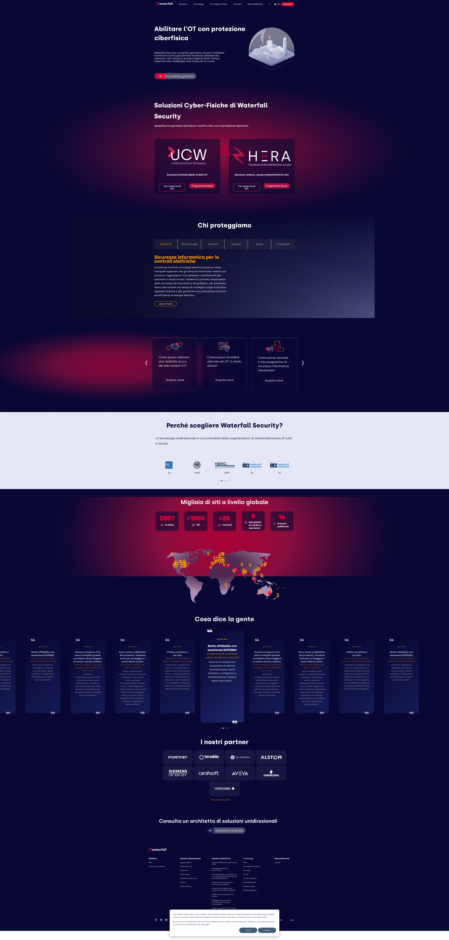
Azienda (278, 862)
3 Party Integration (250, 890)
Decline (267, 930)
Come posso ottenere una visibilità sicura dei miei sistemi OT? (174, 361)
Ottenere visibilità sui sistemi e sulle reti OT (224, 863)
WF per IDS (246, 870)
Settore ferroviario (186, 866)
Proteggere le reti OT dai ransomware (220, 869)
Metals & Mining (185, 886)
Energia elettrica (186, 862)
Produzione (184, 870)
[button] (146, 363)
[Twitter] (166, 920)
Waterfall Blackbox (249, 882)
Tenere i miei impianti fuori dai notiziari (222, 895)
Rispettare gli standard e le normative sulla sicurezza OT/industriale (221, 902)
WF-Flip (245, 874)
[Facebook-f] (156, 920)
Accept (248, 930)
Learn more (166, 303)
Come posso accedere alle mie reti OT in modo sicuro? (224, 361)
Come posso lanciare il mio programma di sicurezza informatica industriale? (273, 364)
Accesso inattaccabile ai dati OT (187, 174)
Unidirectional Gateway (156, 866)
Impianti (183, 882)
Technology (248, 858)
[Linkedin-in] (161, 920)
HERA (150, 862)
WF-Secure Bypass (250, 878)
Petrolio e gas (185, 874)
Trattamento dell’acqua (188, 878)
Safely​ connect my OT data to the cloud (224, 909)
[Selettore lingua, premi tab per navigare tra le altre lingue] (277, 4)
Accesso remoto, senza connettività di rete (262, 174)
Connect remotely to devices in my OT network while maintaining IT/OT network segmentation (224, 876)
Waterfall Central (249, 886)
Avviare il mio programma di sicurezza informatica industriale (223, 889)
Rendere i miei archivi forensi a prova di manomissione (223, 883)
